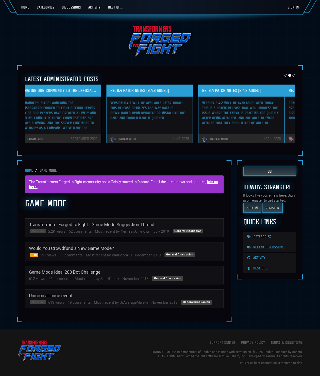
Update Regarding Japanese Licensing (247, 90)
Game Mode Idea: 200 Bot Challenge (64, 272)
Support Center (222, 342)
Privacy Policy (253, 342)
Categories (45, 7)
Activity (94, 7)
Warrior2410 (122, 255)
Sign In (293, 7)
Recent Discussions (268, 247)
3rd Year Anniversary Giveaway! (150, 90)
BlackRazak (109, 278)
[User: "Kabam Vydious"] (125, 139)
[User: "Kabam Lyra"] (33, 139)
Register (272, 207)
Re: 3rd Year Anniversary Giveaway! (61, 90)
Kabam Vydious (140, 139)
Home (25, 7)
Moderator (38, 231)
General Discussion (188, 231)
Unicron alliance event (50, 295)
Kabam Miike (229, 139)
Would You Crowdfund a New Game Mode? (71, 248)
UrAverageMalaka (134, 302)
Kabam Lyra (46, 139)
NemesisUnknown (135, 231)
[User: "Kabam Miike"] (216, 139)
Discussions (71, 7)
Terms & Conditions (286, 342)
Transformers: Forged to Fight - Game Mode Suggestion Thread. (92, 224)
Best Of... (115, 7)
